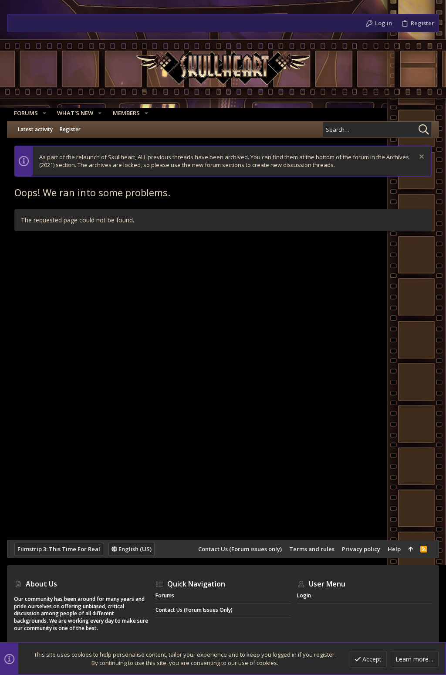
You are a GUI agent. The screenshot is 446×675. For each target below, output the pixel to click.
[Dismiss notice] (420, 157)
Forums (164, 595)
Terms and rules (311, 549)
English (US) (134, 549)
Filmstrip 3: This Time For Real (58, 549)
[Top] (410, 549)
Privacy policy (361, 549)
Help (394, 549)
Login (304, 595)
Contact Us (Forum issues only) (240, 549)
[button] (44, 113)
